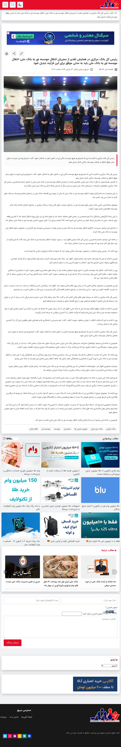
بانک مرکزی (110, 429)
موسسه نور (46, 429)
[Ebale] (24, 736)
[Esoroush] (29, 736)
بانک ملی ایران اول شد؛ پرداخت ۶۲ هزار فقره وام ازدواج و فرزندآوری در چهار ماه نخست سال (61, 585)
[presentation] (114, 571)
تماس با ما (13, 717)
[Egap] (15, 736)
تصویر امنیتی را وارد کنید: (92, 613)
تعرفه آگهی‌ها (26, 717)
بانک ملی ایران (87, 181)
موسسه (57, 429)
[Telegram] (5, 736)
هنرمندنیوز (105, 181)
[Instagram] (10, 736)
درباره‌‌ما (3, 717)
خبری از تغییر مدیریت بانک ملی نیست (23, 581)
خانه (112, 13)
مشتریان (67, 429)
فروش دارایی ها (81, 429)
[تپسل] (8, 32)
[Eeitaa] (20, 736)
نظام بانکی (34, 429)
